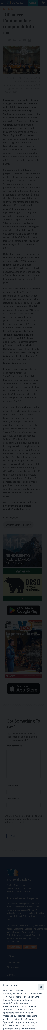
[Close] (41, 987)
